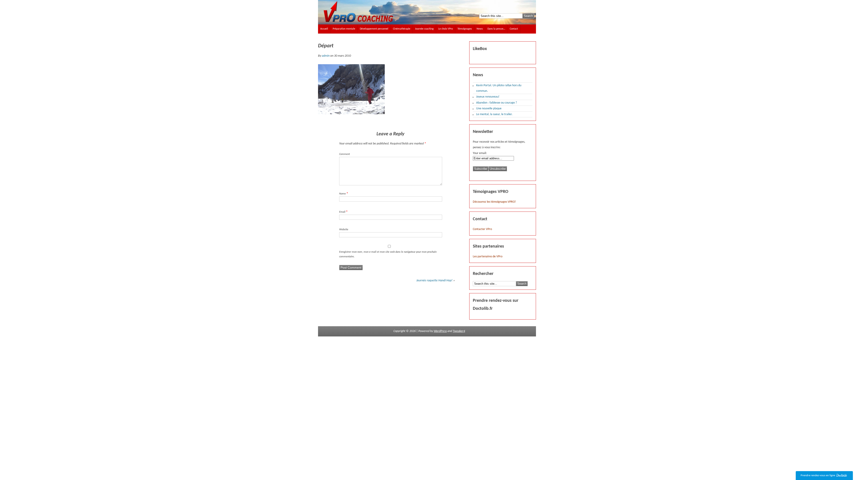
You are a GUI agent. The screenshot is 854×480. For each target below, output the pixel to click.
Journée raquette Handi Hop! (434, 280)
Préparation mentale (344, 29)
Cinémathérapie (401, 29)
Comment (344, 154)
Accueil (324, 29)
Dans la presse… (496, 29)
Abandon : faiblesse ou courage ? (496, 102)
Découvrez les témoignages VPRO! (494, 202)
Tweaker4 (459, 331)
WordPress (440, 331)
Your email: (480, 153)
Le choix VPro (445, 29)
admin (326, 56)
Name (342, 193)
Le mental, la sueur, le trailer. (494, 114)
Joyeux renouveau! (488, 96)
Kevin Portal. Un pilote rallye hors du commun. (498, 88)
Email (342, 212)
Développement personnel (374, 29)
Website (343, 229)
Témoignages (464, 29)
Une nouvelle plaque (489, 108)
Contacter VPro (482, 229)
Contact (514, 29)
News (480, 29)
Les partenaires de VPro (487, 256)
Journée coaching (424, 29)
